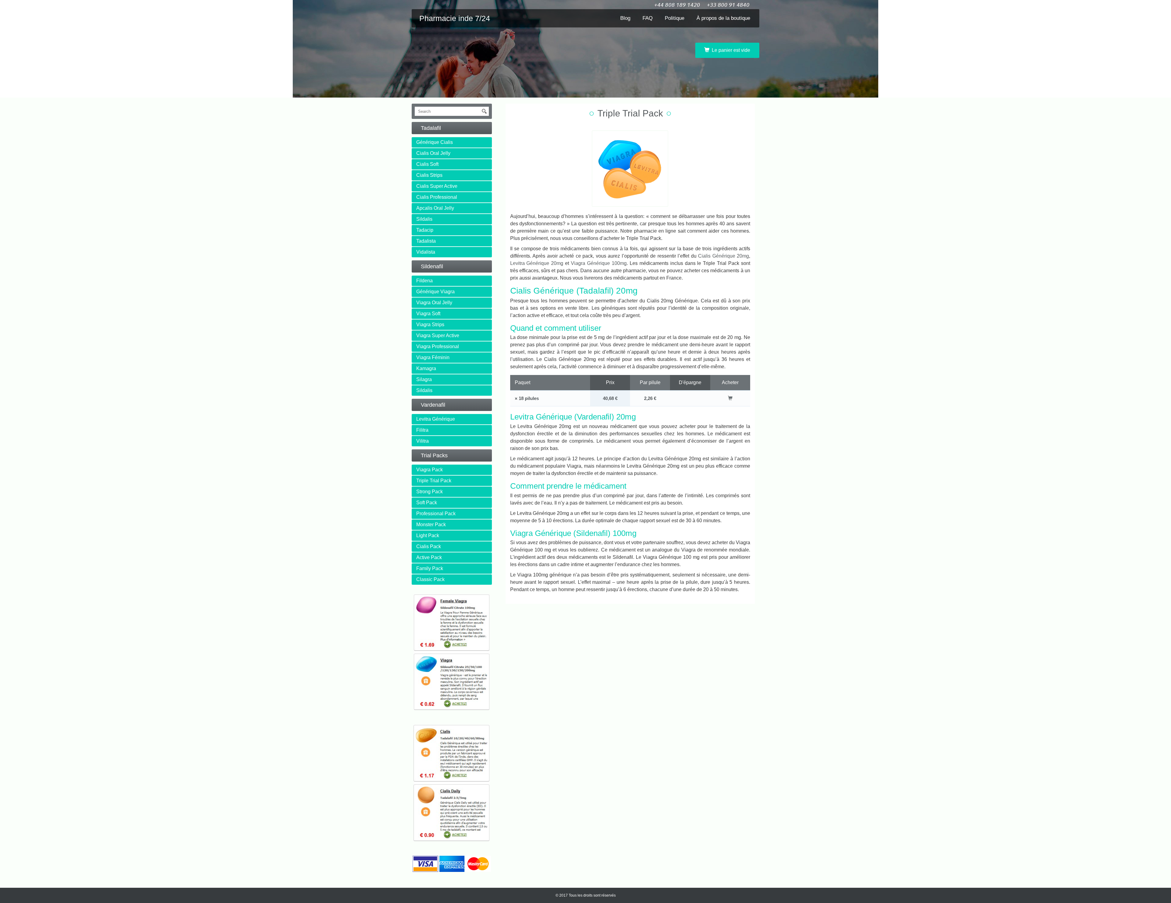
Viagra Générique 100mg (599, 263)
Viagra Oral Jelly (434, 302)
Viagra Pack (429, 469)
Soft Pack (426, 502)
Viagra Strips (430, 324)
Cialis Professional (436, 197)
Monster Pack (431, 524)
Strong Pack (429, 491)
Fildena (424, 280)
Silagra (424, 379)
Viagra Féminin (432, 357)
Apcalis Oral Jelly (435, 208)
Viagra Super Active (437, 335)
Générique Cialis (434, 142)
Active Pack (429, 557)
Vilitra (422, 441)
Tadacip (424, 230)
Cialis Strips (429, 175)
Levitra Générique (435, 419)
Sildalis (424, 219)
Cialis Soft (427, 164)
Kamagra (426, 368)
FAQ (648, 18)
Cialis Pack (428, 546)
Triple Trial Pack (433, 480)
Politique (674, 18)
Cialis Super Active (436, 186)
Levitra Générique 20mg (537, 263)
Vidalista (425, 252)
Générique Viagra (435, 291)
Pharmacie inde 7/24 (454, 18)
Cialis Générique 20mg (723, 256)
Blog (625, 18)
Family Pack (429, 568)
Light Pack (427, 535)
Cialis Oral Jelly (433, 153)
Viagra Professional (437, 346)
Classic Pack (430, 579)
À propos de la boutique (723, 18)
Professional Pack (436, 513)
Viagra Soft (428, 313)
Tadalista (426, 241)
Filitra (422, 430)
